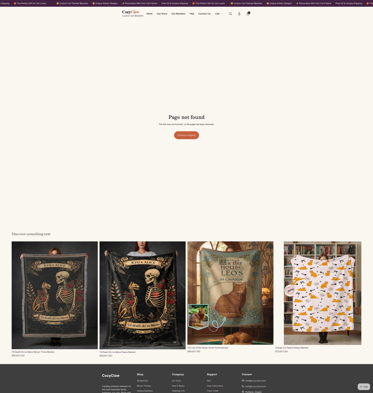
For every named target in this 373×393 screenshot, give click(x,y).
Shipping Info (178, 390)
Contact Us (204, 13)
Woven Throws (144, 386)
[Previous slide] (16, 295)
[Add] (93, 344)
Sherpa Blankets (145, 390)
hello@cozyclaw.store (255, 380)
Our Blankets (178, 13)
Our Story (162, 13)
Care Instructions (215, 386)
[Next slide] (93, 295)
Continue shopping (187, 135)
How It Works (178, 386)
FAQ (192, 13)
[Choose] (181, 344)
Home (149, 13)
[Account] (239, 14)
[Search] (230, 14)
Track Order (212, 390)
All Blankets (142, 380)
